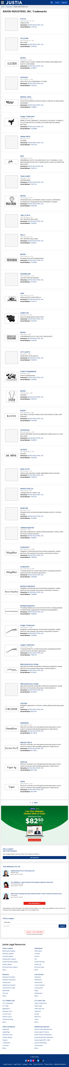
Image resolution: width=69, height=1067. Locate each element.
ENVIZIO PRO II (26, 742)
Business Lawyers (8, 954)
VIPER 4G (23, 762)
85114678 (34, 733)
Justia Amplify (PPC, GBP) (42, 1040)
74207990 (34, 458)
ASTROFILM (24, 430)
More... (5, 970)
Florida (36, 1014)
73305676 (34, 360)
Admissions (38, 980)
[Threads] (36, 1061)
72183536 (34, 46)
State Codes (38, 1006)
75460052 (34, 538)
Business (6, 974)
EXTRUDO (24, 77)
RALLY (22, 235)
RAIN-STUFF (25, 469)
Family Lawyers (7, 964)
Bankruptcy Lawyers (9, 951)
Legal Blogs (6, 1032)
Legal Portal (17, 1064)
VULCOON (24, 38)
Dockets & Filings (8, 1019)
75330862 (34, 518)
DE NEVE (23, 450)
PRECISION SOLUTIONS (29, 664)
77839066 (34, 635)
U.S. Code (5, 1006)
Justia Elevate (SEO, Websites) (43, 1037)
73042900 (34, 206)
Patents (5, 1040)
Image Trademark (27, 116)
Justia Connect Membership (43, 1029)
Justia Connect (7, 1064)
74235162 (34, 497)
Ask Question (34, 857)
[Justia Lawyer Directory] (43, 1061)
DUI (35, 959)
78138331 (34, 672)
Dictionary (37, 977)
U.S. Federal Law (9, 1000)
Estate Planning (39, 962)
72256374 (34, 85)
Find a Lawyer (8, 918)
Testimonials (38, 1045)
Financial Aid (38, 982)
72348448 (34, 129)
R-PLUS (23, 19)
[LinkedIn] (26, 1061)
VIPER (22, 781)
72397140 (34, 145)
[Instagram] (33, 1061)
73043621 (34, 243)
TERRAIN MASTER (27, 528)
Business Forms (8, 1035)
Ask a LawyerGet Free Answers (10, 850)
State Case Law (39, 1009)
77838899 (34, 594)
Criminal (37, 954)
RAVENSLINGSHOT (27, 606)
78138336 (34, 692)
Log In (57, 2)
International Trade (9, 988)
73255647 (34, 321)
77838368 (34, 577)
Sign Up (64, 2)
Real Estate (6, 990)
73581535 (34, 399)
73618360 (34, 421)
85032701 (34, 711)
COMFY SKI (24, 313)
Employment (6, 982)
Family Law (37, 964)
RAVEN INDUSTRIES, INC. (36, 25)
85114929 (34, 750)
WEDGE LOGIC (25, 97)
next (36, 803)
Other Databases (9, 1027)
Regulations (6, 1009)
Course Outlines (39, 985)
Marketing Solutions (41, 1027)
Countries (6, 1045)
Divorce (36, 956)
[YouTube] (28, 1061)
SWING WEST (25, 137)
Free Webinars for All (11, 867)
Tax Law (5, 993)
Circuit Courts (7, 1014)
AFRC (22, 293)
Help (30, 1064)
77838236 (34, 557)
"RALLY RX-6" (25, 215)
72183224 (34, 27)
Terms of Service (38, 1064)
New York (37, 1017)
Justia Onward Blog (40, 1043)
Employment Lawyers (9, 959)
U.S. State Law (39, 1000)
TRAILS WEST (25, 176)
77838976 (34, 614)
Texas (36, 1019)
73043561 (34, 223)
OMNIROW (24, 723)
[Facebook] (31, 1061)
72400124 (34, 168)
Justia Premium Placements (43, 1035)
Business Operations (9, 980)
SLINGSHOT (25, 547)
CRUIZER (23, 703)
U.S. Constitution (8, 1003)
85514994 (34, 792)
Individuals (38, 948)
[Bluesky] (38, 1061)
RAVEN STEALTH (26, 489)
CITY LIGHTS (25, 352)
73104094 (34, 262)
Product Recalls (7, 1037)
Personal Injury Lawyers (10, 967)
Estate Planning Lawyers (10, 962)
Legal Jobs (6, 1029)
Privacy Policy (48, 1064)
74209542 (34, 477)
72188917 (34, 68)
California (37, 1011)
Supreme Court (7, 1011)
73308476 (34, 379)
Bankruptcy (38, 951)
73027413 (34, 184)
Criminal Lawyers (8, 956)
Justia (2, 6)
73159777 (34, 301)
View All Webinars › (35, 903)
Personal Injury (39, 967)
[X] (41, 1061)
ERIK (22, 156)
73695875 (34, 440)
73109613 (34, 282)
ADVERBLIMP (25, 274)
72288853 (34, 107)
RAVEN (23, 58)
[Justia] (14, 2)
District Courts (7, 1017)
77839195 (34, 655)
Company (25, 1064)
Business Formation (9, 977)
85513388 (34, 770)
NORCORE (24, 508)
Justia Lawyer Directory (41, 1032)
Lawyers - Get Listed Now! (34, 932)
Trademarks (9, 6)
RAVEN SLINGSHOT (27, 586)
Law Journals (38, 988)
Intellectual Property (9, 985)
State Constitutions (40, 1003)
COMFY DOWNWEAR (28, 371)
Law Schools (39, 974)
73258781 (34, 340)
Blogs (36, 990)
